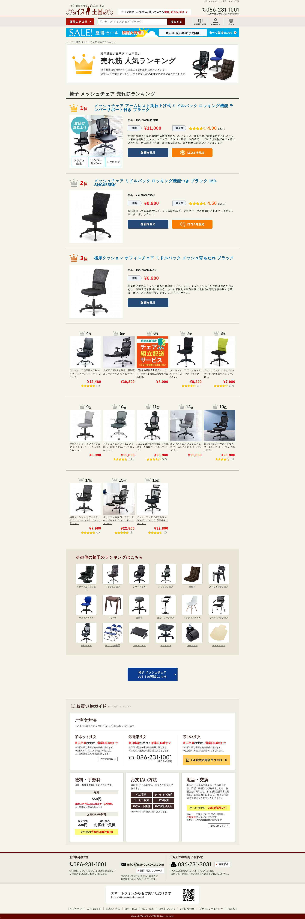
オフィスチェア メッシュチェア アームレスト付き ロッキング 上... (186, 447)
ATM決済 (164, 800)
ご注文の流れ (106, 759)
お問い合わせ (187, 908)
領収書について (167, 908)
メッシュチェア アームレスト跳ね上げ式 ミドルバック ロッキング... (118, 447)
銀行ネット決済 (141, 806)
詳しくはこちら (218, 825)
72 (164, 459)
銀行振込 (163, 806)
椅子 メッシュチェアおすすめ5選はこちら (152, 674)
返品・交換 (148, 908)
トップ (69, 42)
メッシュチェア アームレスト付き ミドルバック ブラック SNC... (185, 373)
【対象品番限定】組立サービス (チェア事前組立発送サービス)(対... (152, 373)
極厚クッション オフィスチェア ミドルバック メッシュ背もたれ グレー (85, 447)
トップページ (75, 908)
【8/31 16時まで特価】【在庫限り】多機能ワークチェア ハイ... (152, 447)
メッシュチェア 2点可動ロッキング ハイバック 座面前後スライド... (152, 520)
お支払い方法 (113, 908)
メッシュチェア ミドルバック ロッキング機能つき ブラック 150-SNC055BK (155, 183)
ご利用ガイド (94, 908)
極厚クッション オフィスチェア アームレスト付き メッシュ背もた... (85, 520)
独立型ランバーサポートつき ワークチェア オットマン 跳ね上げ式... (219, 447)
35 (231, 385)
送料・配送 (131, 908)
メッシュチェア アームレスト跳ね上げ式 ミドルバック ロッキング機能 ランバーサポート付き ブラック (164, 108)
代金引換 (141, 794)
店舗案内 (232, 908)
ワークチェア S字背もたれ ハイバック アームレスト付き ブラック (85, 373)
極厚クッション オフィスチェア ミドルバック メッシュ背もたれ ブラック (164, 258)
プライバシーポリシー (211, 908)
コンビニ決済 (141, 800)
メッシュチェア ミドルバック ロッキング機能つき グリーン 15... (219, 373)
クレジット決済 (163, 794)
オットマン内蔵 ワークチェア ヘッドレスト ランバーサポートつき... (118, 520)
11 (131, 459)
